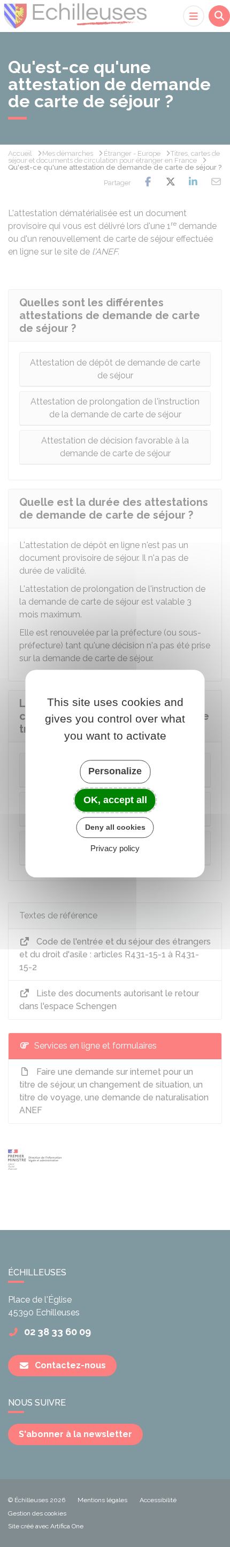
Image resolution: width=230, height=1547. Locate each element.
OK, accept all (115, 800)
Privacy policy (115, 848)
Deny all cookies (115, 827)
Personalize (115, 771)
